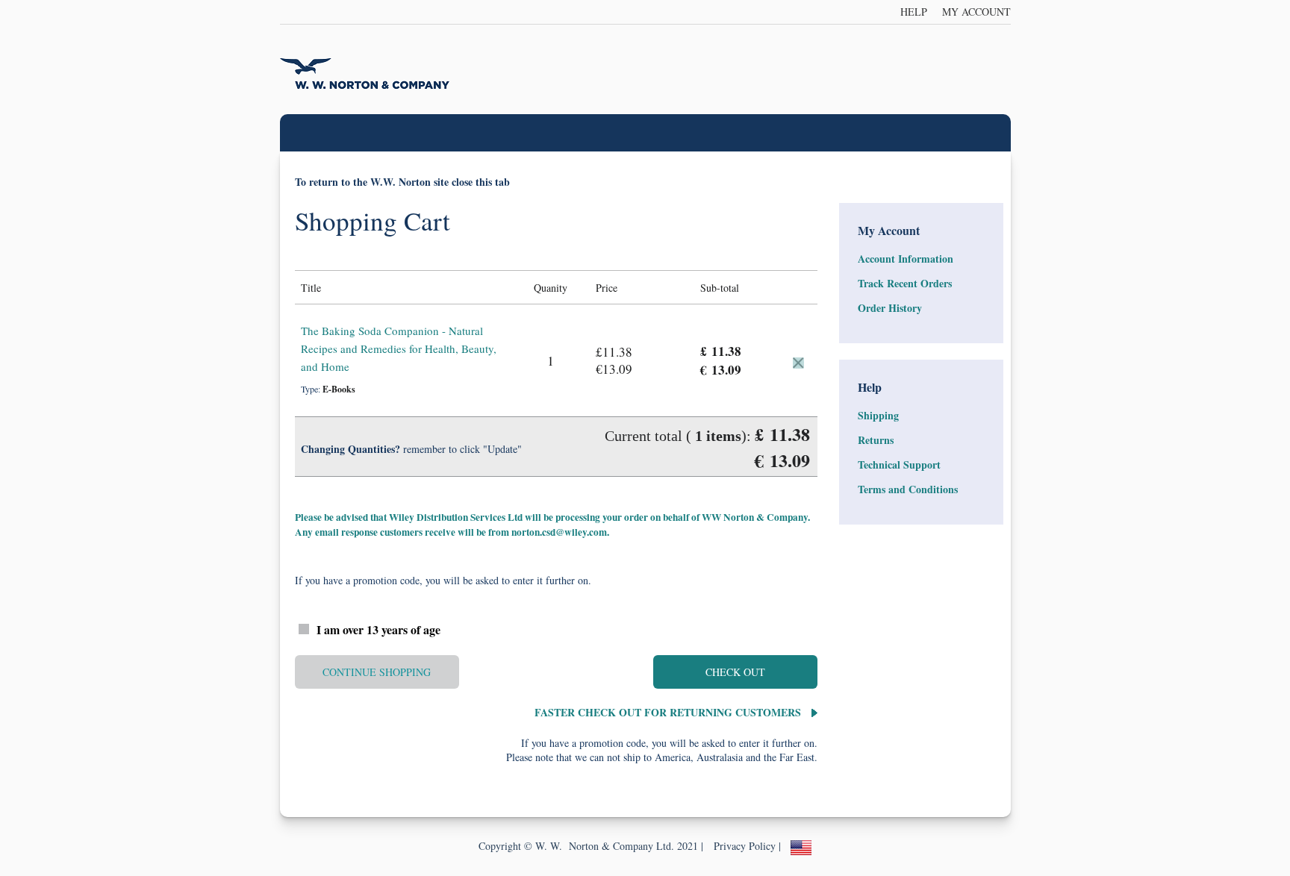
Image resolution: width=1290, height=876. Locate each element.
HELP (913, 11)
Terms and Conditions (908, 489)
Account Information (905, 258)
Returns (876, 440)
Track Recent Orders (905, 283)
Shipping (878, 415)
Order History (890, 308)
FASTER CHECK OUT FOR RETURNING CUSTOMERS (669, 712)
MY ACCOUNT (976, 11)
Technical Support (899, 464)
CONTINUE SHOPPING (376, 672)
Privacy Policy (745, 846)
